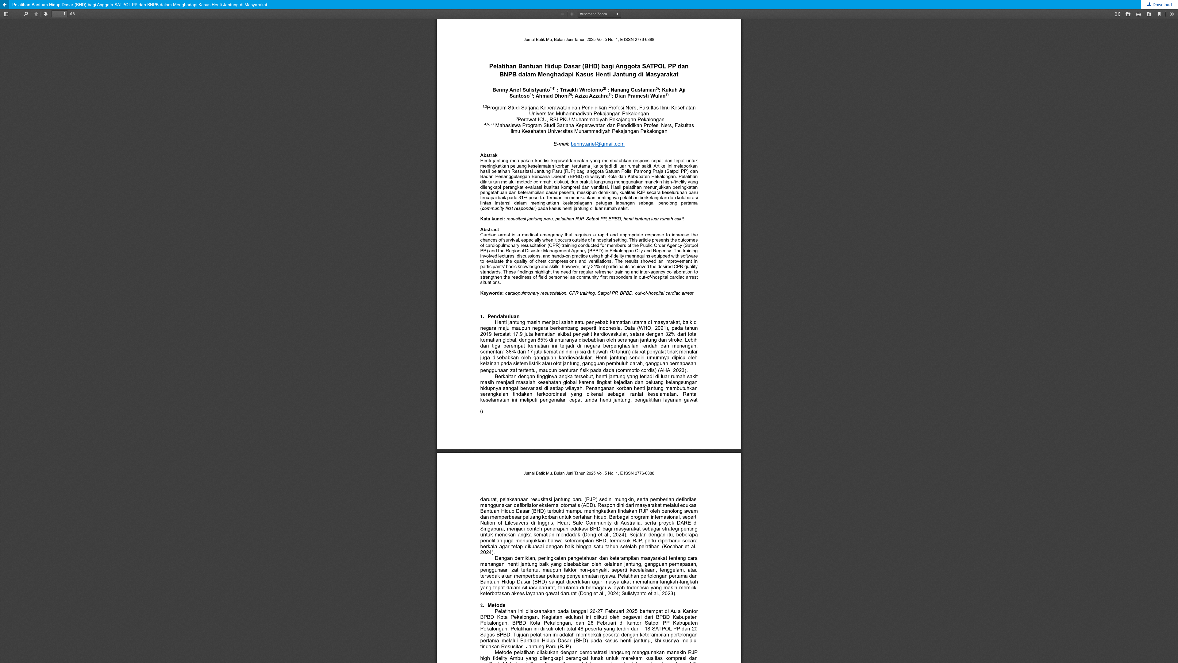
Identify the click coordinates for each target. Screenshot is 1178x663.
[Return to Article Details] (4, 4)
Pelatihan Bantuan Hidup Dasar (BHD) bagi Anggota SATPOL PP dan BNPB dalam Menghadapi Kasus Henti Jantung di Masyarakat (139, 4)
